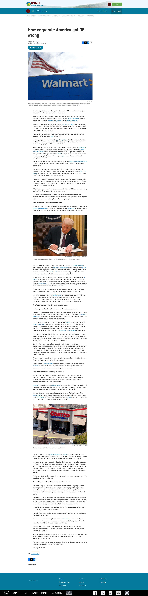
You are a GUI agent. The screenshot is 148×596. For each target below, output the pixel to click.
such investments (72, 120)
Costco (35, 385)
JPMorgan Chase (54, 454)
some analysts (48, 363)
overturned (71, 208)
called (59, 154)
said (52, 136)
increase (46, 492)
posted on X (53, 272)
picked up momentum (40, 208)
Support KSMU (62, 585)
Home (28, 16)
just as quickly (61, 140)
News (32, 16)
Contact (61, 578)
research (36, 366)
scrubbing (66, 519)
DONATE (117, 4)
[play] (28, 11)
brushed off (36, 395)
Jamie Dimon (40, 397)
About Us (81, 582)
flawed (68, 322)
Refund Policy (103, 578)
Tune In (80, 16)
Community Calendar (68, 16)
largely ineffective (38, 324)
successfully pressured (60, 267)
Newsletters (90, 16)
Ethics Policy (103, 582)
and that (50, 120)
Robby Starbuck (78, 265)
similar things (57, 295)
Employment (82, 585)
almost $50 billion (68, 124)
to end (84, 267)
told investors (55, 385)
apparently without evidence (78, 161)
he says (61, 156)
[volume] (32, 11)
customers (72, 330)
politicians (63, 330)
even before (82, 147)
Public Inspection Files (64, 582)
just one (58, 120)
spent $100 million (73, 118)
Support (55, 16)
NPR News (35, 553)
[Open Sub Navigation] (35, 16)
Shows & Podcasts (44, 16)
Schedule (81, 578)
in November (42, 284)
